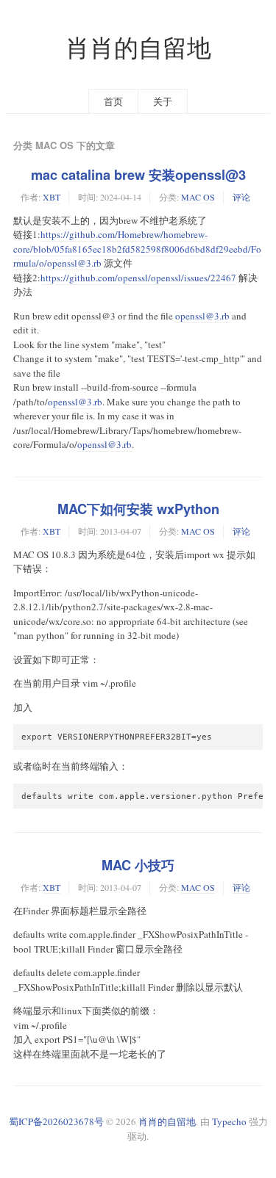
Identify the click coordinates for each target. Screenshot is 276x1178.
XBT (51, 197)
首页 (113, 101)
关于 (162, 101)
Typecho (229, 1121)
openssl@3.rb (202, 315)
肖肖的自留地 (138, 47)
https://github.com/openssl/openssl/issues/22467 (138, 277)
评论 (241, 197)
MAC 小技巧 (138, 865)
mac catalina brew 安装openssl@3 (138, 174)
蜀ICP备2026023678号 (56, 1121)
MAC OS (198, 197)
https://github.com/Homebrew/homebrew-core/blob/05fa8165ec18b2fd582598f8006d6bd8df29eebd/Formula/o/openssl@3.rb (137, 249)
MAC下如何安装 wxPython (138, 508)
